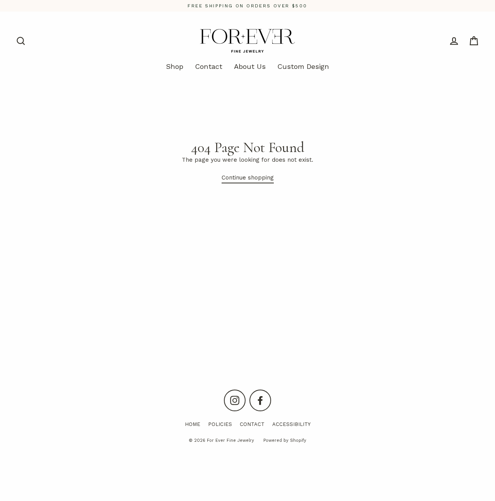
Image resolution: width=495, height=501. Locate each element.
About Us (250, 66)
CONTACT (252, 424)
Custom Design (303, 66)
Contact (208, 66)
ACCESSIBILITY (291, 424)
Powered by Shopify (284, 440)
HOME (192, 424)
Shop (174, 66)
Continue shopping (248, 177)
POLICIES (220, 424)
